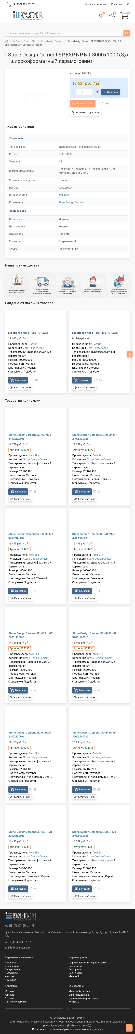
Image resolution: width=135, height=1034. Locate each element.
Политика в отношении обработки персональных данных (67, 1029)
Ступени (9, 998)
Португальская (13, 969)
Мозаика (9, 991)
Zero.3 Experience (33, 348)
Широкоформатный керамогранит (87, 962)
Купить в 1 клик (85, 103)
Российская (11, 973)
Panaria (33, 344)
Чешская (9, 976)
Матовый (74, 976)
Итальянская (12, 966)
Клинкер (9, 994)
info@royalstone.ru (18, 947)
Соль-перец (75, 973)
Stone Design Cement (71, 202)
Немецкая (10, 980)
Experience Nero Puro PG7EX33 (28, 332)
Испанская (10, 962)
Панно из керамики (15, 1001)
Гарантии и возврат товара (83, 998)
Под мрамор (75, 969)
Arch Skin (63, 195)
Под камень (75, 966)
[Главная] (6, 41)
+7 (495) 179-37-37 (19, 942)
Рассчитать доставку (87, 112)
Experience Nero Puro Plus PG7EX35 (95, 332)
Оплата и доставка (79, 994)
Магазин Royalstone (79, 991)
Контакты (74, 1001)
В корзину (112, 92)
